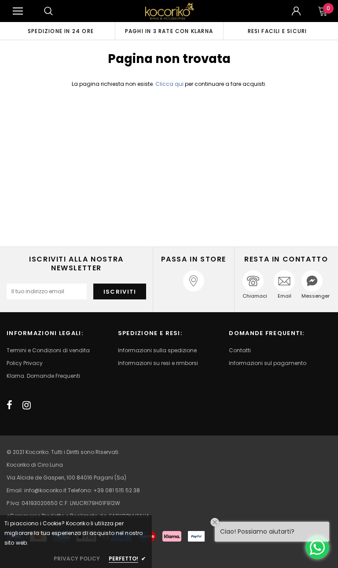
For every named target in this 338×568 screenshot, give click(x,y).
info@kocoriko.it (46, 490)
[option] (61, 31)
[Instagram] (26, 405)
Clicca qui (170, 84)
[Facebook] (9, 405)
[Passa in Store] (193, 280)
